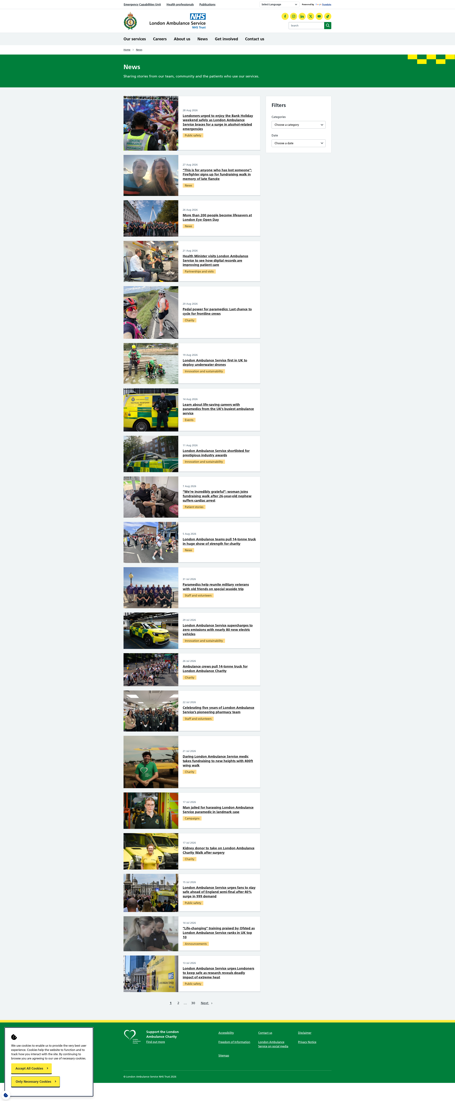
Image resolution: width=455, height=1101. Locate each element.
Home (127, 49)
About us (182, 38)
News (202, 38)
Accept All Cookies (29, 1068)
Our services (135, 38)
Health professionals (180, 4)
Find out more (155, 1042)
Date (275, 135)
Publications (207, 4)
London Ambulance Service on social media (273, 1044)
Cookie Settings (5, 1095)
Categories (279, 117)
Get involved (226, 38)
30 (193, 1003)
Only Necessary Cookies (33, 1082)
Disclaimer (304, 1033)
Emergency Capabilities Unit (142, 4)
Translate (326, 4)
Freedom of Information (234, 1042)
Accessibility (226, 1033)
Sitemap (223, 1055)
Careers (160, 38)
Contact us (254, 38)
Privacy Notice (307, 1042)
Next (206, 1003)
